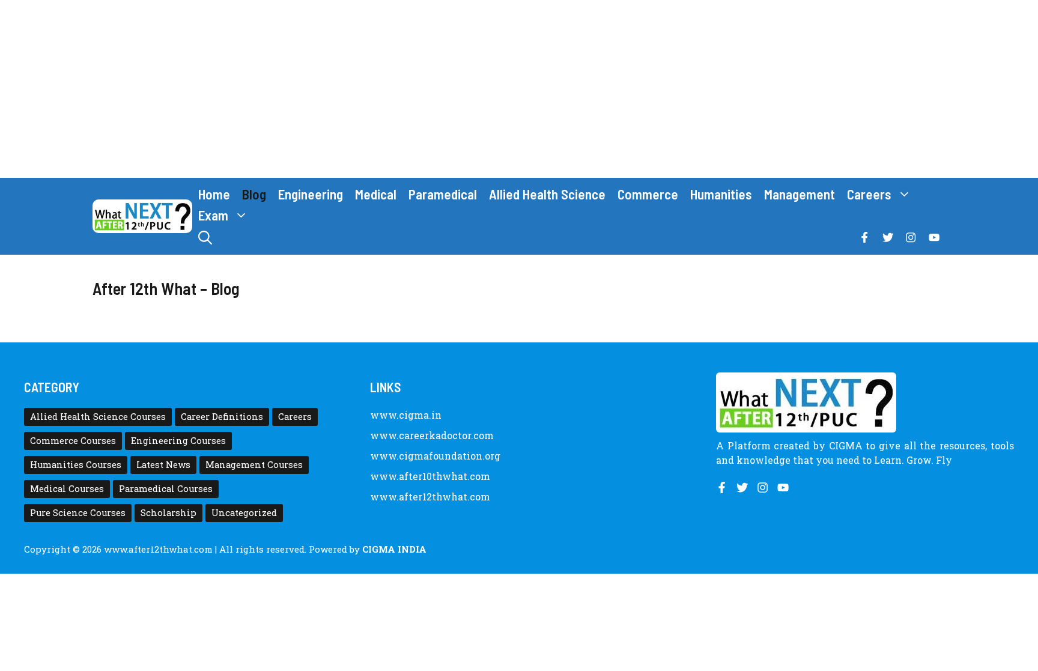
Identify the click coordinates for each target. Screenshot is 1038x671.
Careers (869, 194)
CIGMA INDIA (394, 549)
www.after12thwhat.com (430, 496)
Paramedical (442, 194)
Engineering (310, 194)
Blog (254, 194)
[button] (205, 237)
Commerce (648, 194)
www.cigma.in (406, 414)
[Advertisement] (519, 89)
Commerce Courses (73, 440)
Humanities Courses (75, 464)
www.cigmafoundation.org (435, 455)
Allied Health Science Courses (98, 416)
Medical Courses (67, 488)
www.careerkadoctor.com (432, 435)
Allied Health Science (547, 194)
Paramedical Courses (166, 488)
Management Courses (254, 464)
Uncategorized (244, 512)
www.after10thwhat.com (430, 476)
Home (214, 194)
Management (799, 194)
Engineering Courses (178, 440)
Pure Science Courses (78, 512)
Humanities (721, 194)
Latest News (163, 464)
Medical (375, 194)
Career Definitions (222, 416)
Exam (213, 215)
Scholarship (168, 512)
